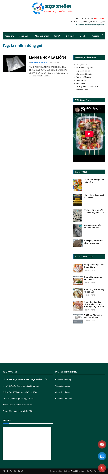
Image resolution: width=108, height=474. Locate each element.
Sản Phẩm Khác (82, 90)
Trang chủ (9, 36)
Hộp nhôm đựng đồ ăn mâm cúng (94, 180)
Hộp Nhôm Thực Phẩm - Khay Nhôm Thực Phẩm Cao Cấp (84, 471)
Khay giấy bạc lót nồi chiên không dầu (93, 241)
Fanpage (95, 36)
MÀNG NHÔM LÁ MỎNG (48, 57)
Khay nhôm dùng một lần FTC (20, 411)
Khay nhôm (80, 83)
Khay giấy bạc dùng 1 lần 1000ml (93, 278)
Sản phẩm (23, 36)
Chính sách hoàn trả (62, 386)
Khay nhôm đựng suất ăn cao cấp (94, 196)
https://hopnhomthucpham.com (21, 405)
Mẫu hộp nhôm (42, 36)
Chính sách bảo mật (62, 392)
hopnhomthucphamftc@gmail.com (21, 399)
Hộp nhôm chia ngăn (84, 74)
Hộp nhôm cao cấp (83, 71)
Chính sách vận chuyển (63, 399)
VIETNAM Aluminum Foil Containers (93, 316)
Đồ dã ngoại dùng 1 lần (85, 68)
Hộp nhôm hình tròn (83, 77)
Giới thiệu (70, 36)
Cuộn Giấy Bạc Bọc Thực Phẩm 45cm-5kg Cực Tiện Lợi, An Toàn (94, 304)
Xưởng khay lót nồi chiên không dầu (92, 226)
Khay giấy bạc (81, 80)
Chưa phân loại (81, 65)
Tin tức (57, 36)
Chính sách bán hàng (63, 380)
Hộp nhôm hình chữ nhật (88, 87)
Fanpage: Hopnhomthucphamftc (90, 25)
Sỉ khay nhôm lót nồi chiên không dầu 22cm (94, 211)
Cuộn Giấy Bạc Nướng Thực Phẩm (94, 290)
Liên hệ (83, 36)
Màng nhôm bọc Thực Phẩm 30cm (94, 265)
